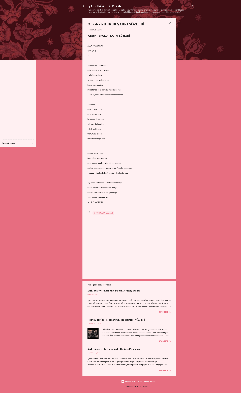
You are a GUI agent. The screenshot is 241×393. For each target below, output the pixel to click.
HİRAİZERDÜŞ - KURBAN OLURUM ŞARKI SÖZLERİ (116, 319)
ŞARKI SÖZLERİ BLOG (104, 6)
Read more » (165, 312)
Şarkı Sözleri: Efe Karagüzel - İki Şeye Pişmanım (113, 349)
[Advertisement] (186, 55)
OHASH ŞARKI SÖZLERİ (103, 213)
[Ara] (192, 7)
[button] (169, 24)
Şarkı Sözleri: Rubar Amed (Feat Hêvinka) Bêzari (113, 290)
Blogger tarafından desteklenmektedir (140, 381)
